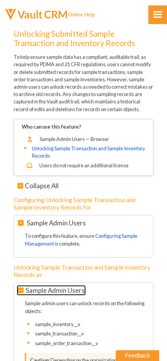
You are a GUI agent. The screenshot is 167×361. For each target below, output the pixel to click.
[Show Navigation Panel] (157, 14)
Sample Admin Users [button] (56, 223)
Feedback (137, 355)
